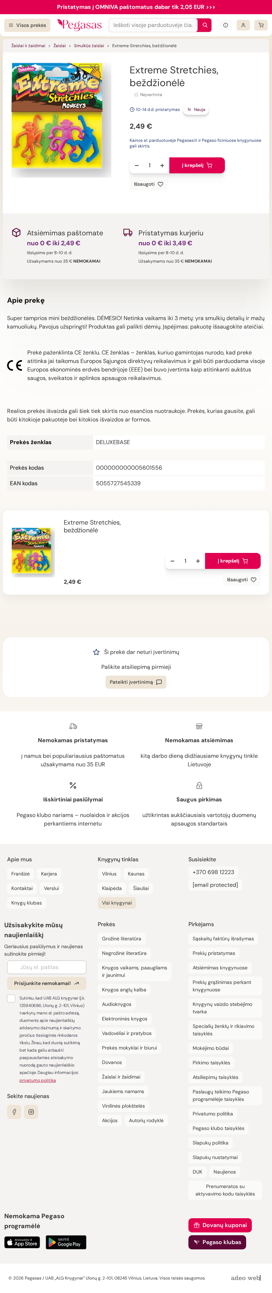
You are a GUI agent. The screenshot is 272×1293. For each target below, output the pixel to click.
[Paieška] (203, 25)
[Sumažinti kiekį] (137, 165)
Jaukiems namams (123, 1091)
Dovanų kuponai (225, 1225)
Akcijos (110, 1120)
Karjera (49, 874)
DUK (197, 1172)
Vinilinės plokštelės (123, 1106)
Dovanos (112, 1062)
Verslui (51, 888)
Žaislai (59, 46)
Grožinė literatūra (121, 938)
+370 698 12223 (213, 872)
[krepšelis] (261, 25)
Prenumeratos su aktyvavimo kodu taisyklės (225, 1190)
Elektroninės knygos (124, 1018)
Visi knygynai (117, 903)
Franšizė (20, 874)
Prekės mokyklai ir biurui (129, 1048)
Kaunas (136, 874)
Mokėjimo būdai (211, 1048)
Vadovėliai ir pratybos (127, 1033)
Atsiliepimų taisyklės (215, 1077)
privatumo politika (37, 1080)
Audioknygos (116, 1004)
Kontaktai (22, 888)
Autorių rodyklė (146, 1120)
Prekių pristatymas (214, 953)
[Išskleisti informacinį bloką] (225, 25)
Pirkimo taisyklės (211, 1062)
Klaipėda (112, 888)
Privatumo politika (213, 1113)
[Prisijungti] (243, 25)
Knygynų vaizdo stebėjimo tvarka (222, 1008)
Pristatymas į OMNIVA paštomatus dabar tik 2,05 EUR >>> (136, 7)
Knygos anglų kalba (124, 989)
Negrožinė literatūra (124, 953)
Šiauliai (141, 888)
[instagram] (31, 1112)
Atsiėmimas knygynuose (220, 967)
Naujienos (225, 1172)
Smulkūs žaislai (89, 46)
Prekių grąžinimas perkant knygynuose (222, 986)
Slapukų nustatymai (215, 1157)
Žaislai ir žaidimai (28, 46)
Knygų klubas (26, 903)
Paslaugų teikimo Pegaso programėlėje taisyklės (221, 1095)
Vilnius (109, 874)
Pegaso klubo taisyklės (218, 1128)
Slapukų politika (210, 1143)
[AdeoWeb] (247, 1278)
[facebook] (14, 1112)
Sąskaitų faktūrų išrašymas (223, 938)
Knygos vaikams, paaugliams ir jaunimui (134, 971)
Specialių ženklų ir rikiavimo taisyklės (223, 1030)
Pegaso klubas (222, 1242)
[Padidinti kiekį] (162, 165)
